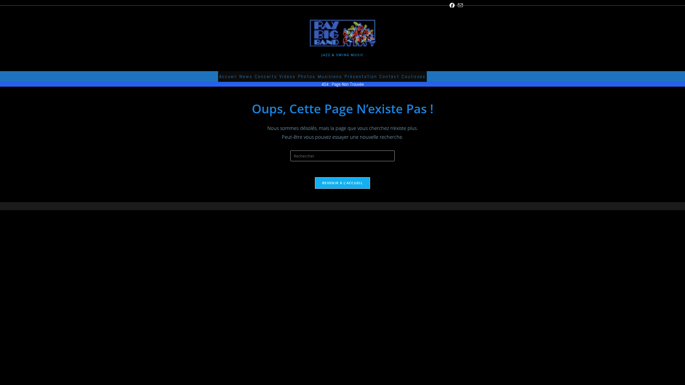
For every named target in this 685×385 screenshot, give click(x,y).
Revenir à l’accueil (342, 182)
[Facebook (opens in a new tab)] (452, 5)
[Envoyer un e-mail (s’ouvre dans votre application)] (459, 5)
